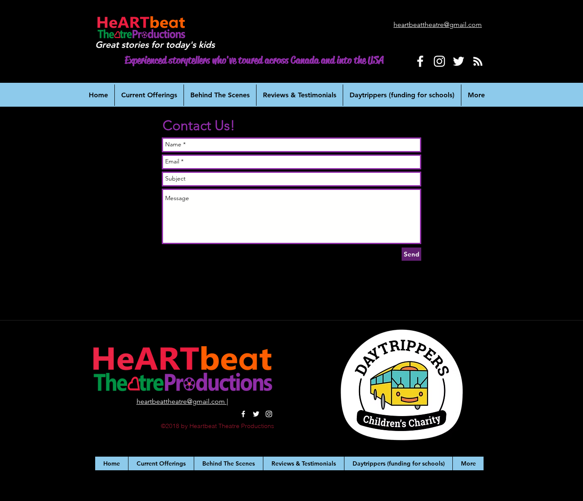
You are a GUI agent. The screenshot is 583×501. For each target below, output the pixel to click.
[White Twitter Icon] (458, 61)
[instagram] (269, 414)
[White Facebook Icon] (420, 61)
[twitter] (256, 414)
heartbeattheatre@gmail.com (182, 401)
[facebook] (243, 414)
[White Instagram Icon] (439, 61)
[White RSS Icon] (477, 61)
